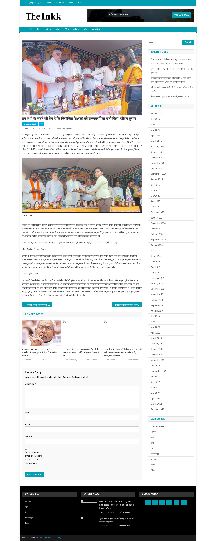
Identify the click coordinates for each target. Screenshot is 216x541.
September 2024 (158, 239)
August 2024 (157, 245)
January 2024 (157, 283)
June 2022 (156, 387)
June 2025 (156, 190)
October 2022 (157, 365)
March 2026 (156, 141)
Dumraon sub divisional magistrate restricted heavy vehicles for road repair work (171, 61)
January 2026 (157, 152)
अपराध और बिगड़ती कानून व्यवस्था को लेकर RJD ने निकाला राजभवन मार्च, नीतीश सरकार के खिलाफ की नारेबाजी (81, 352)
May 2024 (155, 261)
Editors (79, 3)
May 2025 (155, 196)
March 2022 (156, 404)
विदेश (39, 29)
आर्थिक (48, 29)
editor (43, 360)
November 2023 (158, 294)
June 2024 (156, 256)
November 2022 (158, 360)
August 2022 (157, 376)
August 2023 (157, 311)
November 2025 (158, 163)
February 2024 (157, 278)
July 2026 (155, 119)
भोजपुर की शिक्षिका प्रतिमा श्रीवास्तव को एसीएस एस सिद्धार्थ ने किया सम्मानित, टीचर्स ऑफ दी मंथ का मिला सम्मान (128, 305)
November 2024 (158, 229)
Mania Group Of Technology (50, 538)
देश (31, 29)
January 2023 (157, 349)
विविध (67, 29)
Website (28, 436)
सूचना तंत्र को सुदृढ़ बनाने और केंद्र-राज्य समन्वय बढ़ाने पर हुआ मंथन (172, 71)
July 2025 (155, 185)
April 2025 (155, 201)
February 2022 (157, 409)
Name (28, 412)
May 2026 (155, 130)
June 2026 (156, 125)
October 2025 (157, 168)
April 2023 (155, 333)
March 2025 (156, 207)
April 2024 (155, 267)
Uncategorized (30, 124)
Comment (30, 384)
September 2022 (158, 371)
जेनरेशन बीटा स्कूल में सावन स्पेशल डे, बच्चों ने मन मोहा (170, 96)
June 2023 (156, 322)
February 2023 (157, 344)
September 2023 (158, 305)
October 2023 (157, 300)
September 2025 (158, 174)
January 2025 (157, 218)
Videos (70, 3)
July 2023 (155, 316)
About (49, 3)
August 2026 (157, 113)
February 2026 (157, 146)
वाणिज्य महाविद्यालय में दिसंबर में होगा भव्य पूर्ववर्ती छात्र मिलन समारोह (172, 89)
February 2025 (157, 212)
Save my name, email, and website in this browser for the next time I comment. (33, 459)
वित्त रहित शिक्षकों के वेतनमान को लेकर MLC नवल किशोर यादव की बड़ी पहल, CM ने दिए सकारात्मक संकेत (171, 80)
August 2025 (157, 179)
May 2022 (155, 393)
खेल (85, 29)
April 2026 (155, 135)
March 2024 (156, 272)
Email (28, 424)
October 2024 (157, 234)
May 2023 (155, 327)
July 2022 (155, 382)
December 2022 (158, 354)
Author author (45, 129)
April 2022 (155, 398)
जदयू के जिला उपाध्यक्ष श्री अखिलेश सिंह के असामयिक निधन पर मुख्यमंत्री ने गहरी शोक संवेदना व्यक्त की (40, 352)
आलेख (57, 29)
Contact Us (59, 3)
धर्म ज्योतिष (96, 29)
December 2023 (158, 289)
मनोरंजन (76, 29)
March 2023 (156, 338)
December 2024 (158, 223)
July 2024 (155, 250)
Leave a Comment (64, 129)
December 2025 (158, 157)
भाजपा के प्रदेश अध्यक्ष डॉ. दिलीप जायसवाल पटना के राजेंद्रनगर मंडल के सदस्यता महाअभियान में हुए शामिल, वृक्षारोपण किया (123, 352)
